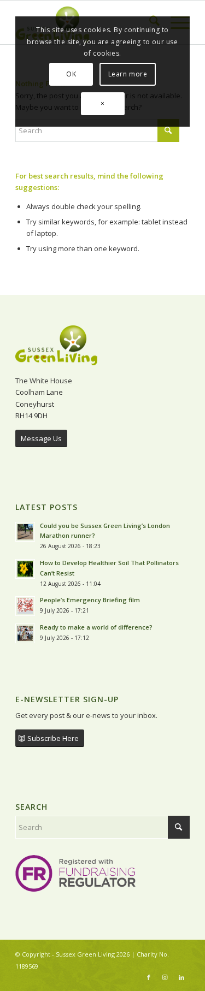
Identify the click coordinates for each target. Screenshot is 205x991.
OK (71, 74)
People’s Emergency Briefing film (90, 600)
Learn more (128, 74)
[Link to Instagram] (165, 977)
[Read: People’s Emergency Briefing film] (25, 606)
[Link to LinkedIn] (181, 977)
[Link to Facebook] (148, 977)
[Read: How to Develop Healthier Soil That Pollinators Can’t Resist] (25, 569)
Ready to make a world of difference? (97, 627)
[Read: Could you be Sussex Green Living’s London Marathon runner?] (25, 532)
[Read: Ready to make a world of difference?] (25, 633)
